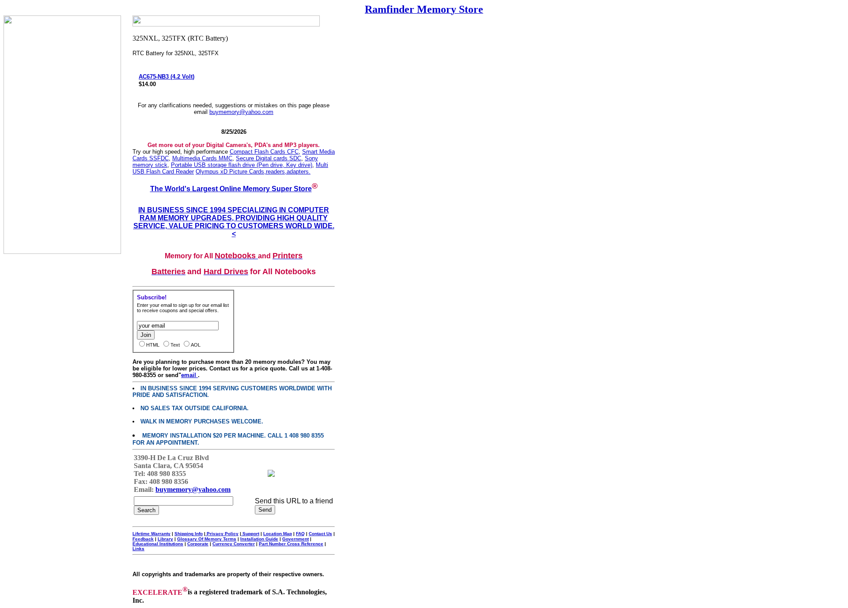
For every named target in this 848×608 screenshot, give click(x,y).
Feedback (143, 538)
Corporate (197, 543)
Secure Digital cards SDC (268, 158)
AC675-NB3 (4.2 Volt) (166, 76)
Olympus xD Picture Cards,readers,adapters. (253, 171)
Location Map (277, 533)
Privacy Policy (221, 533)
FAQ (300, 533)
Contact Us (320, 533)
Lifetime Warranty (151, 533)
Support (250, 533)
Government (295, 538)
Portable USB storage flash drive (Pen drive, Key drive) (241, 165)
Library (165, 538)
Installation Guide (259, 538)
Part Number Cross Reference (291, 543)
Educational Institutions (157, 543)
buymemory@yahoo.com (241, 112)
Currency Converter (233, 543)
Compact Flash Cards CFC (264, 151)
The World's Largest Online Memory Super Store (231, 189)
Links (138, 548)
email (189, 375)
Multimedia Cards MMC (202, 158)
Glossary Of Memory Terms (206, 538)
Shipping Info (188, 533)
